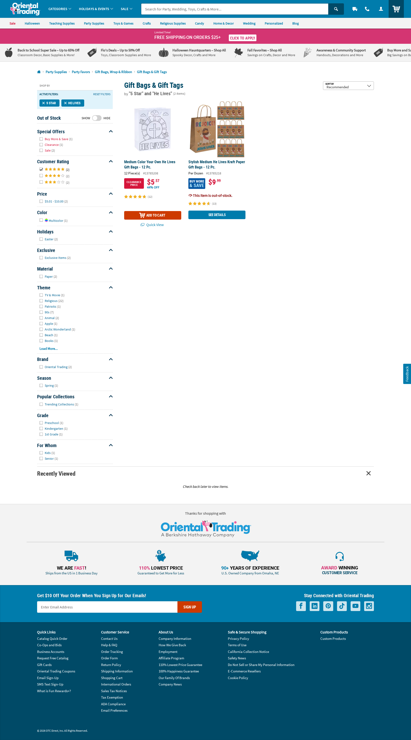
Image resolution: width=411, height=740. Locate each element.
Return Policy (111, 664)
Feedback (407, 374)
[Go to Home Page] (39, 72)
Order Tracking (112, 651)
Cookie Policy (238, 678)
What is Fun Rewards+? (54, 691)
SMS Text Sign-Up (50, 684)
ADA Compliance (113, 704)
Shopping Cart (111, 678)
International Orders (116, 684)
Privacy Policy (238, 638)
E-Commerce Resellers (244, 671)
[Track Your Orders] (355, 9)
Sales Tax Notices (114, 691)
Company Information (175, 638)
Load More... (48, 348)
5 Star (51, 103)
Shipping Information (117, 671)
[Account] (381, 9)
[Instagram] (369, 606)
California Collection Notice (248, 651)
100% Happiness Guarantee (179, 671)
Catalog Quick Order (52, 638)
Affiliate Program (171, 658)
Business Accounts (50, 651)
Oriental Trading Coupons (56, 671)
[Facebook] (301, 606)
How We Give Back (172, 645)
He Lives (74, 103)
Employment (168, 651)
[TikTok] (342, 606)
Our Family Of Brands (174, 678)
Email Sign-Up (48, 678)
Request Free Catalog (52, 658)
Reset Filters (101, 94)
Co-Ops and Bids (49, 645)
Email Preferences (114, 710)
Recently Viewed (56, 473)
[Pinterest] (328, 606)
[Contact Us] (367, 9)
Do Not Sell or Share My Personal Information (261, 664)
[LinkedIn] (314, 606)
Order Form (109, 658)
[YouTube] (355, 606)
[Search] (336, 9)
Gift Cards (44, 664)
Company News (170, 684)
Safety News (237, 658)
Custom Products (333, 638)
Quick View (155, 224)
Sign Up (189, 607)
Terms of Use (237, 645)
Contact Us (109, 638)
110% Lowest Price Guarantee (180, 664)
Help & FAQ (109, 645)
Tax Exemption (112, 697)
